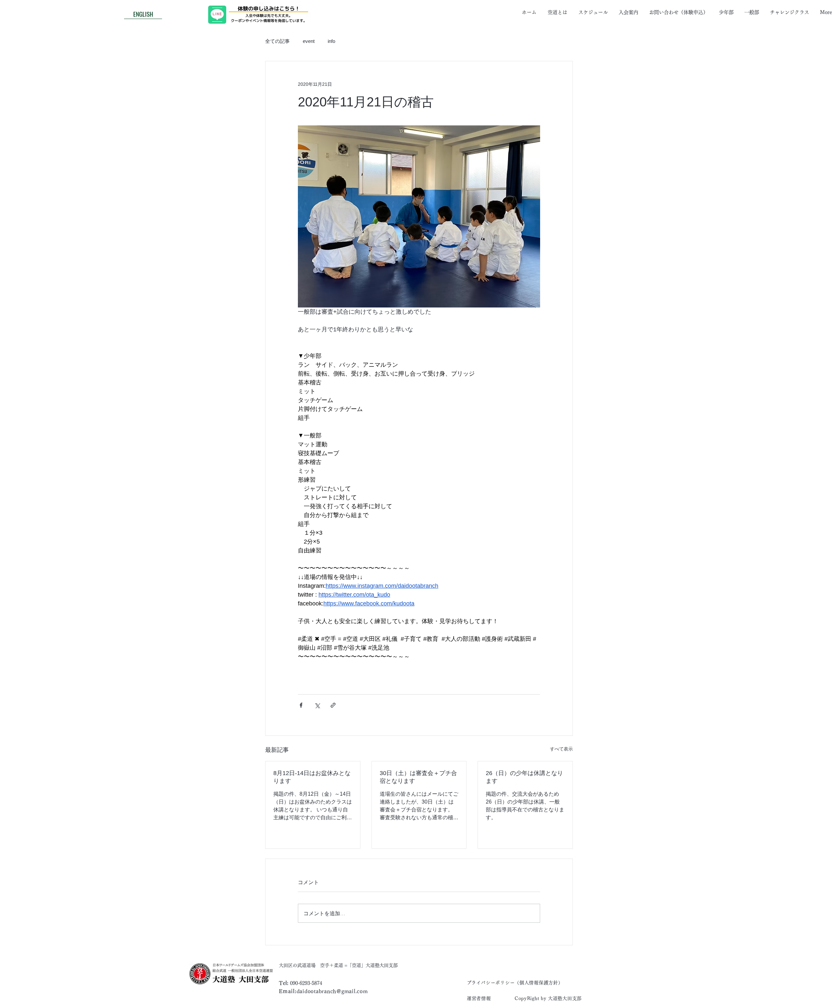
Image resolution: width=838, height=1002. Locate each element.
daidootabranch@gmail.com (332, 991)
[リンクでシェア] (333, 705)
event (309, 41)
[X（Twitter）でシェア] (317, 705)
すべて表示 (561, 749)
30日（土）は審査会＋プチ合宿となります (418, 777)
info (331, 41)
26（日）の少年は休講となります (524, 777)
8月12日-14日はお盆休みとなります (312, 777)
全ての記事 (277, 41)
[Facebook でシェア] (301, 705)
